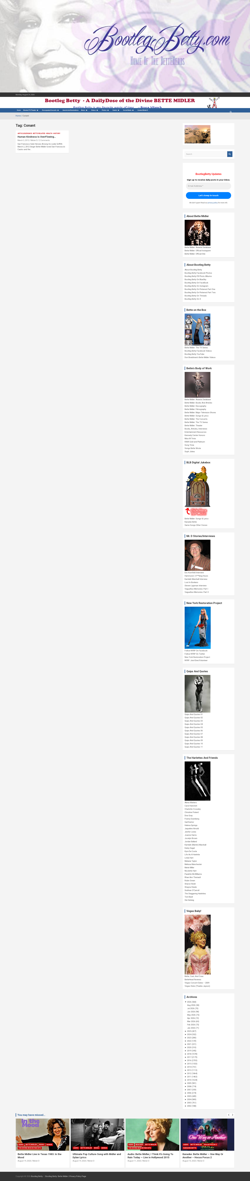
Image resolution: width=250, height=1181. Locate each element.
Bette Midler (31, 1148)
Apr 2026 (191, 1018)
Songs (49, 1148)
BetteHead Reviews (193, 979)
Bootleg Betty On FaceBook (196, 283)
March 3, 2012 (23, 140)
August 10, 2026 (134, 1161)
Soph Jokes (190, 451)
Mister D (34, 140)
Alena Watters (191, 802)
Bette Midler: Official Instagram (198, 250)
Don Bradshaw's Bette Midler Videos (200, 357)
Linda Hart (189, 858)
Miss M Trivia (190, 438)
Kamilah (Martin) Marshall (195, 845)
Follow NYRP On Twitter (195, 654)
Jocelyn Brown (191, 838)
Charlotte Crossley (193, 809)
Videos (93, 110)
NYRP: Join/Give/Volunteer (196, 660)
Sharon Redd (190, 884)
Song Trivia (189, 445)
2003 (189, 1103)
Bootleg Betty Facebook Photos (198, 273)
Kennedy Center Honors (195, 435)
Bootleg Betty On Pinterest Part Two (200, 292)
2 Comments (44, 140)
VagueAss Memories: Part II (197, 592)
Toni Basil (189, 897)
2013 (189, 1070)
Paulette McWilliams (193, 874)
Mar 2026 (191, 1021)
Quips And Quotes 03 (194, 721)
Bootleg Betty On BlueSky (195, 279)
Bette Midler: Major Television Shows (200, 412)
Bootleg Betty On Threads (196, 296)
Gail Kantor (189, 822)
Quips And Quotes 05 (194, 727)
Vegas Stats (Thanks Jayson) (197, 986)
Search (229, 154)
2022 (189, 1041)
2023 (189, 1038)
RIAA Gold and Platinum (195, 442)
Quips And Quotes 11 (194, 747)
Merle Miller (189, 867)
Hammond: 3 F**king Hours (196, 576)
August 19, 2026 (24, 1161)
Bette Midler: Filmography (195, 409)
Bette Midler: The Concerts (196, 419)
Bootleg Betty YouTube (194, 354)
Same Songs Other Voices (196, 525)
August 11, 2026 (79, 1161)
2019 (189, 1051)
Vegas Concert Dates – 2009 (197, 983)
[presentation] (229, 1115)
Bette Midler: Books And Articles (198, 403)
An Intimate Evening (192, 1148)
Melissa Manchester (193, 864)
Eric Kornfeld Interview (194, 572)
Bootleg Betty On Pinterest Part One (200, 289)
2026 (189, 1002)
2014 (189, 1067)
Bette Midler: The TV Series (196, 347)
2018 (189, 1054)
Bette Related (39, 133)
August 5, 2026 (189, 1161)
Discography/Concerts (49, 110)
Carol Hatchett (191, 806)
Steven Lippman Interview (196, 585)
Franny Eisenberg (192, 819)
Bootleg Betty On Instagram (196, 286)
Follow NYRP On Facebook (196, 650)
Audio (20, 1148)
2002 (189, 1106)
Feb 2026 (191, 1025)
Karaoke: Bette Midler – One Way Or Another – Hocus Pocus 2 (148, 1156)
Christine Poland (192, 812)
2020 (189, 1047)
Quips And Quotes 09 (194, 740)
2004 (189, 1099)
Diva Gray (189, 815)
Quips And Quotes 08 (194, 737)
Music (83, 110)
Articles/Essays (25, 133)
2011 (189, 1077)
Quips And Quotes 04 (194, 724)
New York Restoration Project (197, 657)
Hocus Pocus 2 (155, 1144)
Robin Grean (190, 880)
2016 (189, 1060)
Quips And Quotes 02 (194, 717)
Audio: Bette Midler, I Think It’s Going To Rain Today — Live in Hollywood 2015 (95, 1156)
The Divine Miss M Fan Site (84, 1148)
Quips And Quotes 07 (194, 734)
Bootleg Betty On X (193, 299)
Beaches (84, 1144)
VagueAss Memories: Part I (196, 589)
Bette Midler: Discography (195, 406)
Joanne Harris (191, 835)
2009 (189, 1083)
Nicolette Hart (190, 871)
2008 (189, 1086)
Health (49, 133)
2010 (189, 1080)
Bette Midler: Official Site (195, 254)
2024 (189, 1034)
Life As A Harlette (192, 854)
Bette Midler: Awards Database (198, 247)
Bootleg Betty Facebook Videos (198, 351)
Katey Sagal (190, 848)
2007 (189, 1090)
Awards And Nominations (71, 110)
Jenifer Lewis (190, 832)
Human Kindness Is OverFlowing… (37, 136)
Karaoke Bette (191, 522)
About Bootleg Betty (193, 270)
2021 (189, 1044)
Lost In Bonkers (191, 582)
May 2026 (191, 1015)
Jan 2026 (191, 1028)
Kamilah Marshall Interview (196, 579)
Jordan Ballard (191, 841)
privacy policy (213, 203)
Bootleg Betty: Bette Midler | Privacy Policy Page (65, 1176)
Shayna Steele (191, 887)
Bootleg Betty (37, 1176)
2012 (189, 1073)
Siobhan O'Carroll (192, 890)
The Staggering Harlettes (195, 893)
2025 (189, 1031)
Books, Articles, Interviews (196, 429)
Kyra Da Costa (191, 851)
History (56, 133)
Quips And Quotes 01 (194, 714)
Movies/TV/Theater (29, 110)
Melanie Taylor (191, 861)
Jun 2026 (191, 1012)
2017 (189, 1057)
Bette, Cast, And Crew (194, 976)
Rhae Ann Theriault (193, 877)
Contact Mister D (143, 110)
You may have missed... (31, 1114)
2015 (189, 1064)
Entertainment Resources (195, 432)
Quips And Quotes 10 (194, 743)
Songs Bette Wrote (193, 448)
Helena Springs (191, 825)
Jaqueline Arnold (192, 828)
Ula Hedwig (189, 900)
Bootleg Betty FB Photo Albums (198, 276)
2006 (189, 1093)
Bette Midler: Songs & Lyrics (196, 416)
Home (19, 110)
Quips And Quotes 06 (194, 730)
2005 (189, 1096)
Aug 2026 (191, 1005)
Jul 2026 (190, 1008)
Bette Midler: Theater (193, 425)
